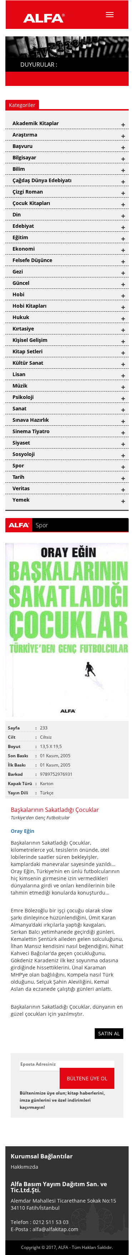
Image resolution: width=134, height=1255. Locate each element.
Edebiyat (23, 225)
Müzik (20, 385)
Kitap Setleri (28, 351)
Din (17, 214)
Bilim (19, 168)
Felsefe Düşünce (32, 260)
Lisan (19, 374)
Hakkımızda (24, 1166)
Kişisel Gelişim (30, 340)
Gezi (18, 271)
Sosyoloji (24, 454)
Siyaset (21, 442)
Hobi (18, 294)
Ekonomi (24, 248)
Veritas (21, 488)
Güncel (21, 283)
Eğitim (20, 237)
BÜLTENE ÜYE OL (87, 1078)
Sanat (19, 408)
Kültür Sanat (28, 362)
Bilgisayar (24, 157)
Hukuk (21, 317)
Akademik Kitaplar (36, 123)
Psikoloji (23, 397)
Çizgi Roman (28, 191)
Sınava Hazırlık (31, 419)
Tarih (18, 476)
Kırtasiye (23, 328)
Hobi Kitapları (29, 305)
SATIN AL (109, 1033)
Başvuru (23, 146)
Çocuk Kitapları (31, 203)
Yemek (21, 499)
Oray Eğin (22, 831)
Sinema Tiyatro (31, 431)
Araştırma (25, 134)
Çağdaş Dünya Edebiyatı (42, 180)
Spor (18, 465)
